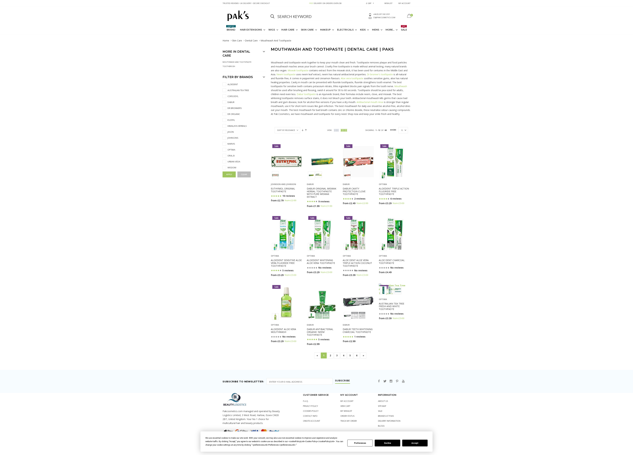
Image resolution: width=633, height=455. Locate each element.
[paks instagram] (391, 381)
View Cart (345, 406)
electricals (345, 29)
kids (363, 29)
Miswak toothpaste (298, 70)
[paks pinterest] (397, 381)
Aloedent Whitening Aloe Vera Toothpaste (321, 262)
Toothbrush (229, 66)
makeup (325, 29)
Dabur (230, 102)
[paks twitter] (385, 381)
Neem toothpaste (286, 74)
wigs (271, 29)
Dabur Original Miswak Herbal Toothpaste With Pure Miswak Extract (321, 192)
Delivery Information (389, 421)
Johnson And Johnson (283, 184)
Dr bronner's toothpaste (380, 74)
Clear (244, 174)
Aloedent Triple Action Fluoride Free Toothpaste (394, 191)
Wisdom (231, 167)
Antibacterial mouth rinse (370, 102)
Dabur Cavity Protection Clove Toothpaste (354, 191)
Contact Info (310, 416)
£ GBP (368, 3)
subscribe (342, 380)
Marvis (231, 143)
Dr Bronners (234, 108)
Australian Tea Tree (238, 90)
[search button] (272, 16)
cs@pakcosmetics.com (384, 17)
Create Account (311, 421)
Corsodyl (232, 96)
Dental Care (251, 40)
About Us (383, 401)
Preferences (360, 443)
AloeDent (232, 84)
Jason (230, 131)
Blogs (381, 425)
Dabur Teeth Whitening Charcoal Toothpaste (358, 331)
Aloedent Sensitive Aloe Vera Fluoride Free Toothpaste (286, 263)
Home (226, 40)
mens (375, 29)
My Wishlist (346, 411)
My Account (346, 401)
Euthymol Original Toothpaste (283, 190)
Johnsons (232, 137)
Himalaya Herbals (237, 125)
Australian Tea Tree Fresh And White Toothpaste (391, 306)
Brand (231, 28)
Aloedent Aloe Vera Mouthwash (283, 331)
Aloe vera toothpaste (352, 78)
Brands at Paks (386, 416)
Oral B (231, 155)
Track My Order (348, 421)
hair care (287, 29)
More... (390, 29)
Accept (414, 443)
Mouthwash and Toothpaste (237, 62)
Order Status (347, 416)
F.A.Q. (305, 401)
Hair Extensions (251, 29)
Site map (382, 406)
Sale (404, 28)
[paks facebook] (379, 381)
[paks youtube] (403, 381)
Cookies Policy (310, 411)
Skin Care (307, 29)
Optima (231, 149)
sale (380, 411)
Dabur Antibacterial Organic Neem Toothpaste (320, 332)
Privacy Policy (310, 406)
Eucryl (231, 119)
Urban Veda (233, 161)
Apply (229, 174)
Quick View (279, 207)
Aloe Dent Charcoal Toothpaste (392, 262)
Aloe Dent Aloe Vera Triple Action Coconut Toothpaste (357, 263)
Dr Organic (233, 114)
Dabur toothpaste (306, 94)
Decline (387, 443)
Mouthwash (400, 86)
